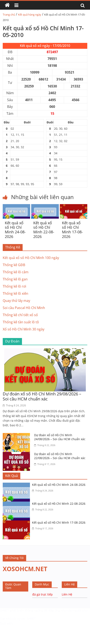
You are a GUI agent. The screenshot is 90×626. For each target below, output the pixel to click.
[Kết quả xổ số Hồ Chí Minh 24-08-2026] (16, 206)
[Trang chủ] (7, 5)
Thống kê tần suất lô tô (21, 322)
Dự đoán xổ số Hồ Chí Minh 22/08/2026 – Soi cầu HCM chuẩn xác (59, 456)
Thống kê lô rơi (14, 286)
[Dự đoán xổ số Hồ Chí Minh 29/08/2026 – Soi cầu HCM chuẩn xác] (45, 351)
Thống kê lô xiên (15, 293)
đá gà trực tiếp (42, 594)
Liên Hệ (67, 594)
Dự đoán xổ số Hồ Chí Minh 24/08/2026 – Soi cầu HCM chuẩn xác (59, 437)
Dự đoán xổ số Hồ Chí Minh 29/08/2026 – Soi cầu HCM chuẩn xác (42, 396)
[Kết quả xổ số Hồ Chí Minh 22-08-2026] (45, 206)
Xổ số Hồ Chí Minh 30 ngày (23, 329)
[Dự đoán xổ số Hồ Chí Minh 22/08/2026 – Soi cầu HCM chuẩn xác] (17, 454)
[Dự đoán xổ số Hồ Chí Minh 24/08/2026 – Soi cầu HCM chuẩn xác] (17, 435)
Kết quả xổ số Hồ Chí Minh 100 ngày (31, 257)
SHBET (4, 610)
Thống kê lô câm (15, 272)
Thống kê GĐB (14, 265)
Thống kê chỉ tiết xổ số (20, 315)
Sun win (6, 623)
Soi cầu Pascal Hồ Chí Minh (24, 307)
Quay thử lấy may (16, 300)
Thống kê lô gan (15, 279)
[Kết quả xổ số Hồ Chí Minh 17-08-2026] (73, 206)
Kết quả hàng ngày (29, 14)
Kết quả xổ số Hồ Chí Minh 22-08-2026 (43, 229)
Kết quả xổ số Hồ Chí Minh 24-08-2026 (15, 229)
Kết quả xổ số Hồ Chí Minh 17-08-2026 (72, 229)
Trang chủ (9, 14)
